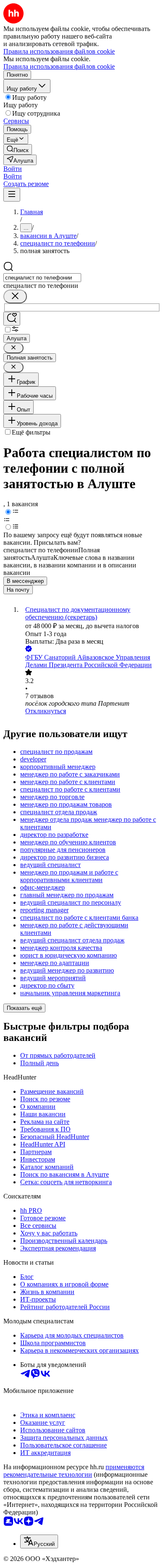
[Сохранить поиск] (11, 319)
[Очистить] (15, 296)
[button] (12, 168)
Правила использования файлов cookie (59, 66)
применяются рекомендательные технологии (73, 1470)
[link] (17, 149)
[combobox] (42, 277)
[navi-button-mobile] (11, 195)
